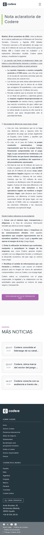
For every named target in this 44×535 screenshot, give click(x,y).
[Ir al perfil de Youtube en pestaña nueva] (11, 525)
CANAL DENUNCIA (14, 500)
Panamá (6, 486)
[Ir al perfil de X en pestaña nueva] (8, 525)
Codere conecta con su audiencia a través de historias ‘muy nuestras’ (26, 383)
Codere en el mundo (12, 463)
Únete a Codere (9, 449)
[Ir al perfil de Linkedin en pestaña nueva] (16, 525)
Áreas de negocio (9, 436)
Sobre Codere (9, 419)
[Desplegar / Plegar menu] (40, 4)
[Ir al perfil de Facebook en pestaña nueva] (4, 525)
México (5, 483)
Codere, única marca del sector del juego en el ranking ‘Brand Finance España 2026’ (26, 366)
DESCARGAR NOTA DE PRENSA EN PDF (20, 297)
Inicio (5, 425)
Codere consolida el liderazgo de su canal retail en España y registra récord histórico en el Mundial (26, 349)
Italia (4, 472)
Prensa (5, 456)
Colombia (6, 490)
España (5, 468)
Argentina (6, 476)
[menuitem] (8, 527)
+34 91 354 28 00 (10, 515)
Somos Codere (8, 429)
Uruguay (6, 479)
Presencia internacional (11, 432)
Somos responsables (11, 453)
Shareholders (8, 439)
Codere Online (8, 493)
